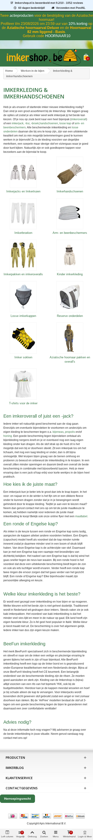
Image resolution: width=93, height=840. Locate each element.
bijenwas (58, 431)
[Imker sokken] (23, 338)
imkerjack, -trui (21, 123)
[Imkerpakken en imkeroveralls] (23, 255)
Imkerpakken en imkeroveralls (23, 274)
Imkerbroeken (23, 233)
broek (35, 123)
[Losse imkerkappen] (23, 296)
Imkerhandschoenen (70, 191)
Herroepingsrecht (17, 798)
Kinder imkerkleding (70, 274)
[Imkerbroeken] (23, 214)
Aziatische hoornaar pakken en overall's (70, 360)
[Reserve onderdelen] (70, 296)
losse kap (65, 123)
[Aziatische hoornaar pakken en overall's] (70, 338)
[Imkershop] (43, 58)
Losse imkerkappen (23, 316)
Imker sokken (23, 357)
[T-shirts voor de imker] (23, 384)
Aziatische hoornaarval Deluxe (33, 28)
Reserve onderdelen (70, 316)
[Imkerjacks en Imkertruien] (23, 172)
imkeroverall (78, 119)
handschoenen (49, 123)
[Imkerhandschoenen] (70, 172)
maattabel (81, 516)
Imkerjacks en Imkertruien (23, 191)
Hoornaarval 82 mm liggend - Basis (59, 30)
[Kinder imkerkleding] (70, 255)
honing (7, 436)
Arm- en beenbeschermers (70, 233)
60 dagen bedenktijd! (31, 8)
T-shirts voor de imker (23, 403)
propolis (70, 431)
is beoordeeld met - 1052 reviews (49, 3)
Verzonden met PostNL (70, 8)
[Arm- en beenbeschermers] (70, 214)
